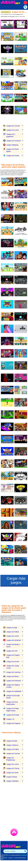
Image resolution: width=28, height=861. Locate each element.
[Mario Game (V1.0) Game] (20, 111)
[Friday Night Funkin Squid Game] (7, 379)
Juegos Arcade (11, 628)
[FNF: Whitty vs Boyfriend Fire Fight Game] (20, 452)
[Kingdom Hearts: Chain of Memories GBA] (7, 195)
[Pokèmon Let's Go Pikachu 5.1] (7, 37)
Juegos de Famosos (13, 681)
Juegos (23, 855)
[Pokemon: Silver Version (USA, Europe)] (20, 50)
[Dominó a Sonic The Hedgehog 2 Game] (7, 538)
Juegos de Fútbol (12, 632)
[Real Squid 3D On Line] (7, 330)
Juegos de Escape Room (13, 697)
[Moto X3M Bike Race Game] (7, 477)
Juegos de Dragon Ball (13, 656)
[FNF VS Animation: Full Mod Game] (20, 562)
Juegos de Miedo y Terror (13, 645)
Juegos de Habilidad (13, 691)
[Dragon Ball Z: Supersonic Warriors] (7, 86)
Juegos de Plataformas (10, 759)
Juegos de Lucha (12, 130)
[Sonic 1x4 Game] (7, 415)
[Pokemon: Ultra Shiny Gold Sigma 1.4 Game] (7, 391)
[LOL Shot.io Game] (7, 550)
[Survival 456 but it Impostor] (7, 183)
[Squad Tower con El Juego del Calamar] (7, 366)
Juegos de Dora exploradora (12, 703)
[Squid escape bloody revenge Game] (20, 293)
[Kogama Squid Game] (20, 281)
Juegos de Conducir (13, 141)
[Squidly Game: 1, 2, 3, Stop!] (20, 342)
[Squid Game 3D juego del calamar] (7, 256)
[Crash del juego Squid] (7, 244)
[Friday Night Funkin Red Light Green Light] (20, 305)
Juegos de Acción (12, 661)
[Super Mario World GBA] (20, 37)
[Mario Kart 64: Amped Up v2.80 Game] (20, 428)
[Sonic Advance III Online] (20, 62)
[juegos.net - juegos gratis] (11, 846)
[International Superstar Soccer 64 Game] (20, 464)
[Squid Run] (7, 354)
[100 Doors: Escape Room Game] (7, 526)
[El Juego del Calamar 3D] (20, 207)
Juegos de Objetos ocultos (13, 686)
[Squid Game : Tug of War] (7, 342)
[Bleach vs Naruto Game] (20, 538)
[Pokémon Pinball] (20, 74)
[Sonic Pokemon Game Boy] (20, 99)
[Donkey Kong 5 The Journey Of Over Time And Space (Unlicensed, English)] (20, 256)
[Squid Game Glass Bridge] (7, 281)
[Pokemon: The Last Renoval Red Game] (7, 489)
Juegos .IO (10, 719)
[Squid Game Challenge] (20, 379)
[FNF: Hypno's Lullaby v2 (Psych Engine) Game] (7, 501)
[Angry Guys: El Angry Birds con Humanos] (7, 268)
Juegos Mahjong (12, 145)
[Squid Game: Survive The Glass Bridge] (20, 317)
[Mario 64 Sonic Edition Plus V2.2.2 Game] (7, 403)
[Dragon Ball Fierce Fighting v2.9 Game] (7, 464)
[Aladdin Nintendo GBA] (7, 111)
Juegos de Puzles (12, 156)
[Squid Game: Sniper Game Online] (20, 268)
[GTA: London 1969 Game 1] (20, 526)
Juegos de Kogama (13, 723)
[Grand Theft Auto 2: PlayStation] (7, 219)
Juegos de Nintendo (13, 640)
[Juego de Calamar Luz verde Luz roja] (7, 207)
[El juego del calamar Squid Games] (7, 232)
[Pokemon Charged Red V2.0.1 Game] (20, 183)
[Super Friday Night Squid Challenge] (7, 293)
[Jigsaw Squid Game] (20, 354)
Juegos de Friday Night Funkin (12, 709)
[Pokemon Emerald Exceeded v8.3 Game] (7, 562)
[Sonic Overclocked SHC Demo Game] (20, 415)
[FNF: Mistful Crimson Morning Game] (20, 501)
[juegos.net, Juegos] (10, 2)
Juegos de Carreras (13, 672)
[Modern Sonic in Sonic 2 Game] (7, 452)
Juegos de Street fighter (12, 150)
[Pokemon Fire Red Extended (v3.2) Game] (20, 391)
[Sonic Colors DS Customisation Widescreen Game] (7, 428)
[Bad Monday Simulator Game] (20, 477)
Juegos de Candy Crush (12, 667)
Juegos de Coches (13, 126)
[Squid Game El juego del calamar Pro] (20, 219)
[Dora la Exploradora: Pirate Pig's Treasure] (20, 244)
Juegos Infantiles (12, 781)
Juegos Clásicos (12, 745)
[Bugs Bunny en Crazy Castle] (20, 232)
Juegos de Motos (12, 676)
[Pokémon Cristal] (7, 50)
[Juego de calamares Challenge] (20, 366)
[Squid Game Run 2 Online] (20, 330)
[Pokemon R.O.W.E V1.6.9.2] (7, 74)
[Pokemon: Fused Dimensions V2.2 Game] (20, 403)
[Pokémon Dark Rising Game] (20, 440)
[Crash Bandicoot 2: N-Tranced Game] (20, 489)
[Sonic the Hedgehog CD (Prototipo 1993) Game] (7, 513)
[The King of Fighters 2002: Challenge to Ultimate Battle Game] (20, 550)
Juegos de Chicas (12, 768)
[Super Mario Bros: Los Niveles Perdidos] (7, 99)
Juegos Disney (11, 777)
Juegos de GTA (11, 651)
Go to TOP (14, 832)
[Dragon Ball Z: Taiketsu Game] (20, 195)
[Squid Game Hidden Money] (7, 317)
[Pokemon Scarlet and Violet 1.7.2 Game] (7, 62)
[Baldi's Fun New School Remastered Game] (20, 513)
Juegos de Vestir (12, 773)
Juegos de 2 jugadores (10, 135)
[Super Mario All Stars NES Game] (7, 440)
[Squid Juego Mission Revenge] (7, 305)
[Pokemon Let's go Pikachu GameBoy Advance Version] (20, 86)
